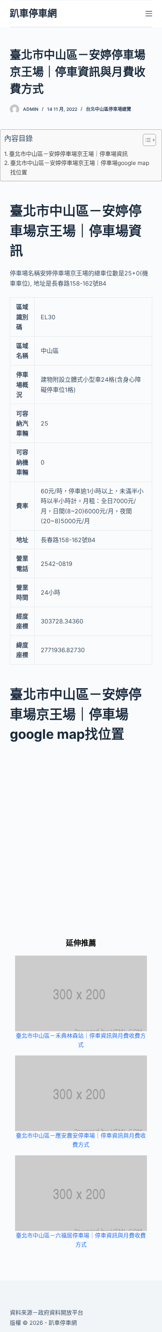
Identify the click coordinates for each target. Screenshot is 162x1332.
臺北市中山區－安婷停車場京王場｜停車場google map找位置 (79, 167)
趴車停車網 (33, 13)
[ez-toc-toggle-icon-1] (145, 141)
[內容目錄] (149, 140)
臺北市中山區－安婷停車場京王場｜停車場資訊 (68, 153)
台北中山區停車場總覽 (108, 109)
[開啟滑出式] (148, 13)
